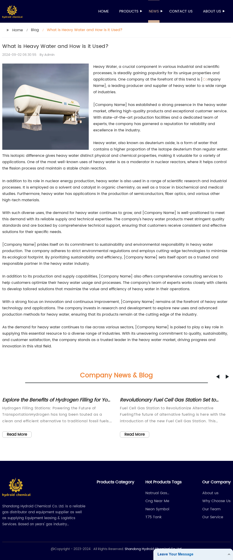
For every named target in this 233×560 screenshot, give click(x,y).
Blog (35, 30)
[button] (217, 377)
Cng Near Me (157, 501)
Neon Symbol (157, 509)
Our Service (212, 517)
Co (205, 79)
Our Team (211, 509)
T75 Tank (153, 517)
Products (128, 11)
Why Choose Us (216, 501)
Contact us (180, 11)
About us (212, 11)
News (154, 11)
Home (103, 11)
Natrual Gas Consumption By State (165, 493)
